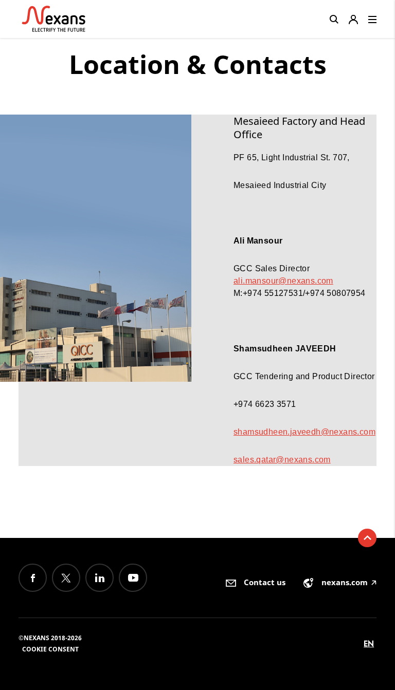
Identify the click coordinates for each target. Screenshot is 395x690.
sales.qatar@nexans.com (282, 459)
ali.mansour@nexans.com (283, 280)
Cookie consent (50, 649)
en (369, 643)
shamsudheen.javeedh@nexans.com (304, 431)
